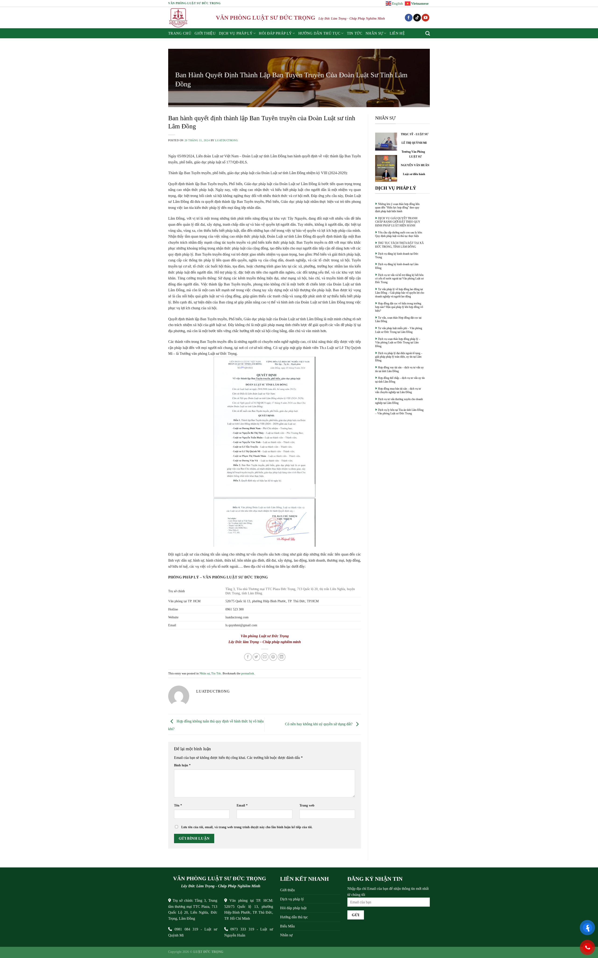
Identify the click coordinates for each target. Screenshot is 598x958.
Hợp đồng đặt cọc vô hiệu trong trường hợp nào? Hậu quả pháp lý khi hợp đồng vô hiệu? (399, 307)
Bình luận (182, 765)
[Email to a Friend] (265, 657)
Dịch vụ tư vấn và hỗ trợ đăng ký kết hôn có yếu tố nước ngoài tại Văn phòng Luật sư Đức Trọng (399, 278)
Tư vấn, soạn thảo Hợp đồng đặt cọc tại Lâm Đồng (398, 319)
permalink (247, 673)
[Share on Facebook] (248, 657)
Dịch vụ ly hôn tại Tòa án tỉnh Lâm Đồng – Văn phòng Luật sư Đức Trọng (399, 411)
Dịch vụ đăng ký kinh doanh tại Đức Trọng (396, 255)
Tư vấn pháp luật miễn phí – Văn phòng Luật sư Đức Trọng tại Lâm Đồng (398, 330)
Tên (178, 805)
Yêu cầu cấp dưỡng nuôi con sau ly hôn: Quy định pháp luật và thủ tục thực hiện (399, 234)
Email (242, 805)
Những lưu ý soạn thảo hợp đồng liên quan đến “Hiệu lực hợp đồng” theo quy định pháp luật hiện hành (397, 207)
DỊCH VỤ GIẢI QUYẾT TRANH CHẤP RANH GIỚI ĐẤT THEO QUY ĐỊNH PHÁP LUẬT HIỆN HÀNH (397, 222)
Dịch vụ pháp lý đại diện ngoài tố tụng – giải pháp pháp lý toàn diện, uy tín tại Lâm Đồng (398, 357)
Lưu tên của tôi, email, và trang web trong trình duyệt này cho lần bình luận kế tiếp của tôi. (247, 827)
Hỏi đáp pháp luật (293, 908)
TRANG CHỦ (179, 33)
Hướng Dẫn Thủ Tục (319, 33)
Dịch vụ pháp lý (292, 899)
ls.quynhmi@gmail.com (241, 625)
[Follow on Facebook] (409, 18)
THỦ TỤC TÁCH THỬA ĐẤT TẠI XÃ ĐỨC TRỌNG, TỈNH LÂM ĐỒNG (399, 244)
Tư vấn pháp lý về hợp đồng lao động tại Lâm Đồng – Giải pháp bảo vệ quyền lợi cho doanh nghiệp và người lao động (399, 293)
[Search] (427, 33)
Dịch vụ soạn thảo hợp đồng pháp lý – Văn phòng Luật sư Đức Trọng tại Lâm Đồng (397, 342)
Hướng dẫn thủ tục (294, 917)
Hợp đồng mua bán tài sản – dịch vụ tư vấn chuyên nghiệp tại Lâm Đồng (398, 390)
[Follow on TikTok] (417, 18)
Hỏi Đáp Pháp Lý (275, 33)
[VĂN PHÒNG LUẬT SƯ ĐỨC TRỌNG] (178, 17)
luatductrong (226, 140)
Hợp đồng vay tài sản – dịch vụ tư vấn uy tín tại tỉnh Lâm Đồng (399, 369)
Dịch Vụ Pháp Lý (236, 33)
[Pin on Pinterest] (273, 657)
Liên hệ (397, 33)
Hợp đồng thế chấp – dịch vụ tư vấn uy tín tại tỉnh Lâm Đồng (400, 379)
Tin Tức (354, 33)
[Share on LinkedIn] (281, 657)
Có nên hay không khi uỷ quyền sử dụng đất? (319, 724)
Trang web (306, 805)
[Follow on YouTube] (425, 18)
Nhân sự (374, 33)
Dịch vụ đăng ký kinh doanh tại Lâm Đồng (396, 266)
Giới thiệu (205, 33)
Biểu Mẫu (287, 926)
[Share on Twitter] (256, 657)
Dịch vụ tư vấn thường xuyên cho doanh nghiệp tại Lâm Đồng (399, 401)
